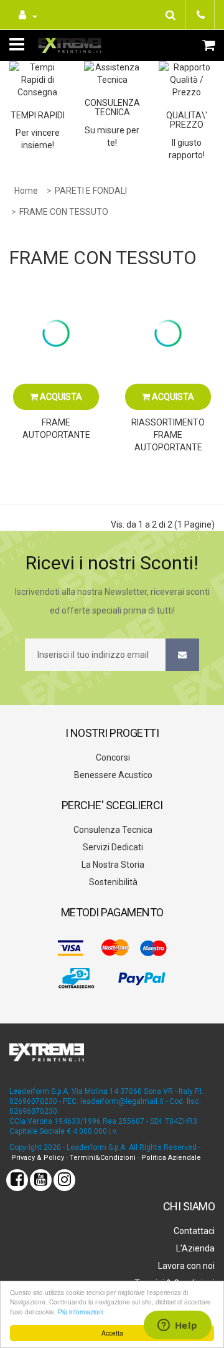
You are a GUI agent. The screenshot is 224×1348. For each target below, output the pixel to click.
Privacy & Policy (37, 1158)
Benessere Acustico (112, 775)
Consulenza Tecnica (112, 830)
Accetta (112, 1332)
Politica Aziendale (171, 1158)
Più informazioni (80, 1311)
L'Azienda (194, 1248)
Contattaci (193, 1231)
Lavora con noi (185, 1266)
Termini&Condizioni (103, 1158)
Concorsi (112, 757)
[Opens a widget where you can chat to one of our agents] (177, 1326)
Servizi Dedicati (112, 847)
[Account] (26, 14)
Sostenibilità (112, 882)
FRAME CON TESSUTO (63, 212)
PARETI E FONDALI (91, 191)
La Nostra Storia (112, 865)
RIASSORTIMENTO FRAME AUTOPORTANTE (168, 434)
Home (26, 191)
